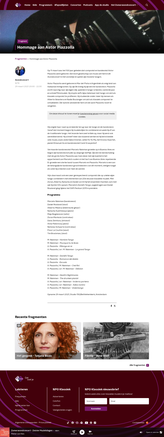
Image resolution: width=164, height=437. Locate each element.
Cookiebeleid (138, 423)
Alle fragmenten (137, 365)
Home (27, 5)
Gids (35, 5)
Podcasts (88, 5)
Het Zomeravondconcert (123, 5)
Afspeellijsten (61, 5)
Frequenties (20, 397)
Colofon (56, 401)
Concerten (76, 5)
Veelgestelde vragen (62, 410)
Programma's (45, 5)
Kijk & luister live (22, 406)
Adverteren (58, 397)
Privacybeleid (45, 423)
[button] (73, 432)
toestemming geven (89, 114)
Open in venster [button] (152, 432)
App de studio (102, 5)
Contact (56, 406)
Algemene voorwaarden (26, 423)
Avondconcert (22, 80)
